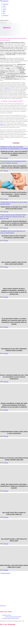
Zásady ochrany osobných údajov (13, 616)
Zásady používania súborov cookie (11, 618)
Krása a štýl (5, 4)
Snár (4, 13)
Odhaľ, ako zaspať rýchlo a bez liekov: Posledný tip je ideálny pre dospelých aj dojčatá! (14, 486)
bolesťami (6, 88)
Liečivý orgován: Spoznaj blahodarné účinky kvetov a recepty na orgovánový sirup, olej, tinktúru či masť (14, 223)
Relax (4, 11)
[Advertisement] (14, 590)
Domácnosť (5, 15)
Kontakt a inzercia (7, 615)
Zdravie (4, 7)
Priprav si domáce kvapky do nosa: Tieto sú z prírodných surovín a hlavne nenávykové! (14, 376)
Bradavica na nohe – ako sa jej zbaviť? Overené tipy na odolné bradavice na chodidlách (14, 153)
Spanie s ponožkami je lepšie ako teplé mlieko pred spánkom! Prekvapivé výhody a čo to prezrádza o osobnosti (14, 405)
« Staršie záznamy (5, 573)
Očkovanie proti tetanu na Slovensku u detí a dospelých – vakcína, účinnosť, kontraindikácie (14, 194)
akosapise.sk (3, 605)
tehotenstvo (2, 124)
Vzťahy (4, 9)
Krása (4, 6)
